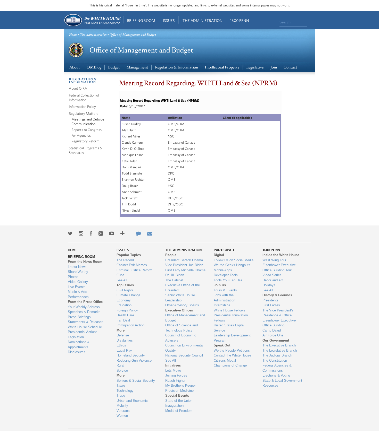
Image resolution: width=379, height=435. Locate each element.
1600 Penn (239, 20)
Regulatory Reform (85, 141)
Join (273, 67)
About (74, 67)
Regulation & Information (176, 67)
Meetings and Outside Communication (87, 121)
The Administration (203, 20)
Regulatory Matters (83, 113)
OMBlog (94, 67)
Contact (290, 67)
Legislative (255, 67)
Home (92, 20)
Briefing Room (141, 20)
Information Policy (82, 106)
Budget (114, 67)
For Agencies (81, 135)
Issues (169, 20)
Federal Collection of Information (84, 97)
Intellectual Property (222, 67)
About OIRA (78, 88)
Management (137, 67)
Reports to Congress (86, 129)
